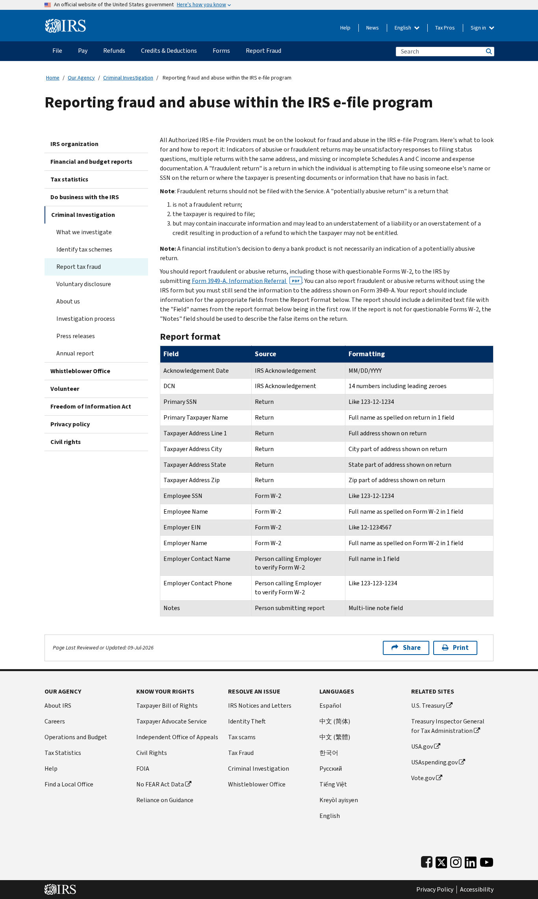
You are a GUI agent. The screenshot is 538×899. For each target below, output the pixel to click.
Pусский (330, 768)
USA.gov (422, 746)
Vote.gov (423, 778)
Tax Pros (445, 27)
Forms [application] (221, 50)
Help (345, 27)
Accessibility (476, 889)
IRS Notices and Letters (259, 705)
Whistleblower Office (80, 371)
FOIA (142, 768)
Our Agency (81, 77)
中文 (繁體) (334, 737)
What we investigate (84, 232)
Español (330, 705)
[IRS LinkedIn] (471, 860)
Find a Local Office (69, 784)
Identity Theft (247, 721)
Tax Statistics (63, 753)
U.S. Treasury (428, 705)
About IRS (58, 705)
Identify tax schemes (84, 249)
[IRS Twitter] (441, 860)
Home (52, 77)
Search (488, 51)
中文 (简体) (334, 721)
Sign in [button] (479, 27)
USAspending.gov (434, 762)
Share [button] (412, 647)
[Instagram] (456, 860)
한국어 (328, 753)
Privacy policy (70, 424)
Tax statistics (69, 179)
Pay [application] (82, 50)
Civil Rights (151, 753)
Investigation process (85, 318)
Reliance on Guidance (164, 800)
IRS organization (74, 144)
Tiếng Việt (333, 784)
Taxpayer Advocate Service (171, 721)
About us (68, 301)
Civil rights (65, 442)
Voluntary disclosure (83, 284)
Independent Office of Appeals (177, 737)
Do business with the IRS (84, 197)
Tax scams (242, 737)
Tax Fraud (241, 753)
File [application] (57, 50)
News (372, 27)
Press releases (75, 336)
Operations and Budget (76, 737)
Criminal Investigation (128, 77)
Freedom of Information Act (90, 406)
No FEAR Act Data (160, 784)
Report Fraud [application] (263, 50)
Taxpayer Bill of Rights (167, 705)
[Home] (65, 22)
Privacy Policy (434, 889)
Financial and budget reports (91, 161)
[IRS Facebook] (426, 860)
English (403, 27)
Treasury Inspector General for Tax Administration (447, 726)
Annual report (75, 353)
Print (461, 647)
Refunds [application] (114, 50)
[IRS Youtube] (486, 860)
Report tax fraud (78, 267)
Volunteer (64, 389)
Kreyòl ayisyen (338, 800)
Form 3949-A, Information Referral (246, 281)
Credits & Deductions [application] (169, 50)
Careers (55, 721)
